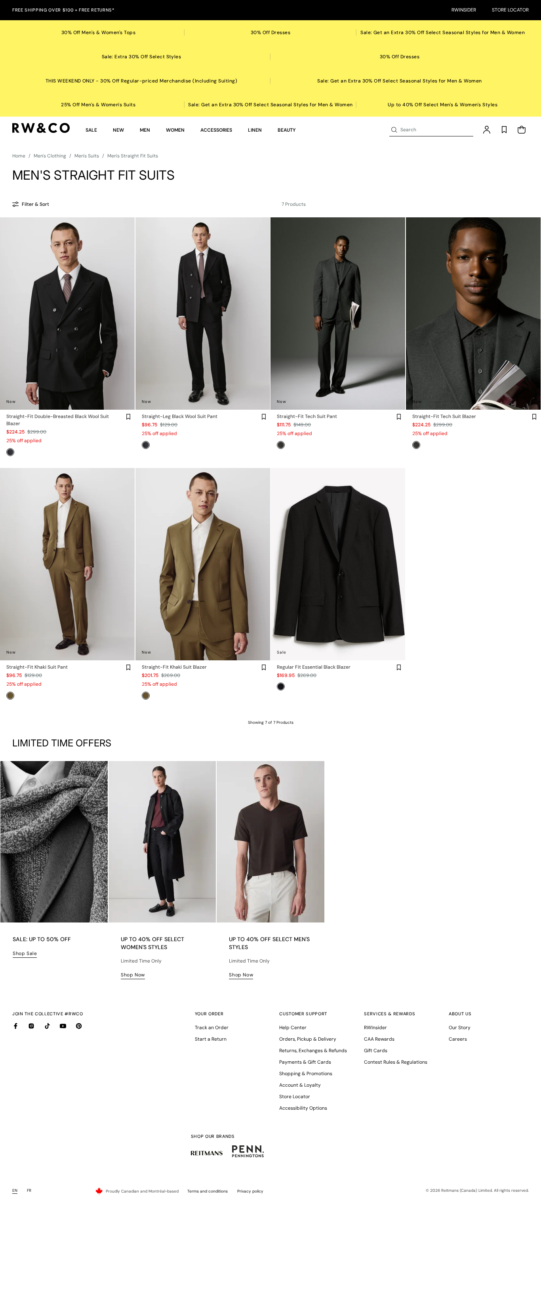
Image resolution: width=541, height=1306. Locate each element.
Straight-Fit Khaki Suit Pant (37, 667)
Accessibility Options (303, 1108)
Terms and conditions (207, 1191)
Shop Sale (25, 953)
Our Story (460, 1027)
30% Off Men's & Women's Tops (98, 32)
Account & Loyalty (300, 1085)
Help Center (293, 1027)
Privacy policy (250, 1191)
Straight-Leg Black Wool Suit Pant (179, 416)
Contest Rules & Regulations (395, 1062)
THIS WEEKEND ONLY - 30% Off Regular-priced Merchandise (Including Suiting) (142, 81)
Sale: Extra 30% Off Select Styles (141, 57)
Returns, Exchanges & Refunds (313, 1050)
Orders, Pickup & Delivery (307, 1039)
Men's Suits (86, 156)
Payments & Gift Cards (305, 1062)
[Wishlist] (504, 130)
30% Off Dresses (270, 32)
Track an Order (212, 1027)
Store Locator (510, 10)
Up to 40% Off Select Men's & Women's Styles (442, 105)
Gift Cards (375, 1050)
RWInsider (463, 10)
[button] (91, 130)
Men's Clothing (50, 156)
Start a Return (211, 1039)
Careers (458, 1039)
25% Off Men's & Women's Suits (98, 105)
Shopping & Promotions (305, 1073)
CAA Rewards (379, 1039)
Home (18, 156)
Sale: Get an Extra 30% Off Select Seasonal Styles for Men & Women (442, 32)
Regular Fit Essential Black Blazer (314, 667)
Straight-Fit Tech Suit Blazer (444, 416)
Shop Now (133, 975)
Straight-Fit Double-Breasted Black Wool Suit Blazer (57, 420)
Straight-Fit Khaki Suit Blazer (174, 667)
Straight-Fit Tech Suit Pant (307, 416)
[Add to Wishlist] (128, 417)
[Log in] (487, 130)
